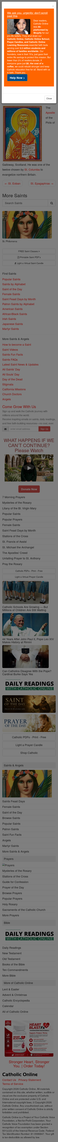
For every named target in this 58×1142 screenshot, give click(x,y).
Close (49, 98)
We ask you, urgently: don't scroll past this (27, 14)
